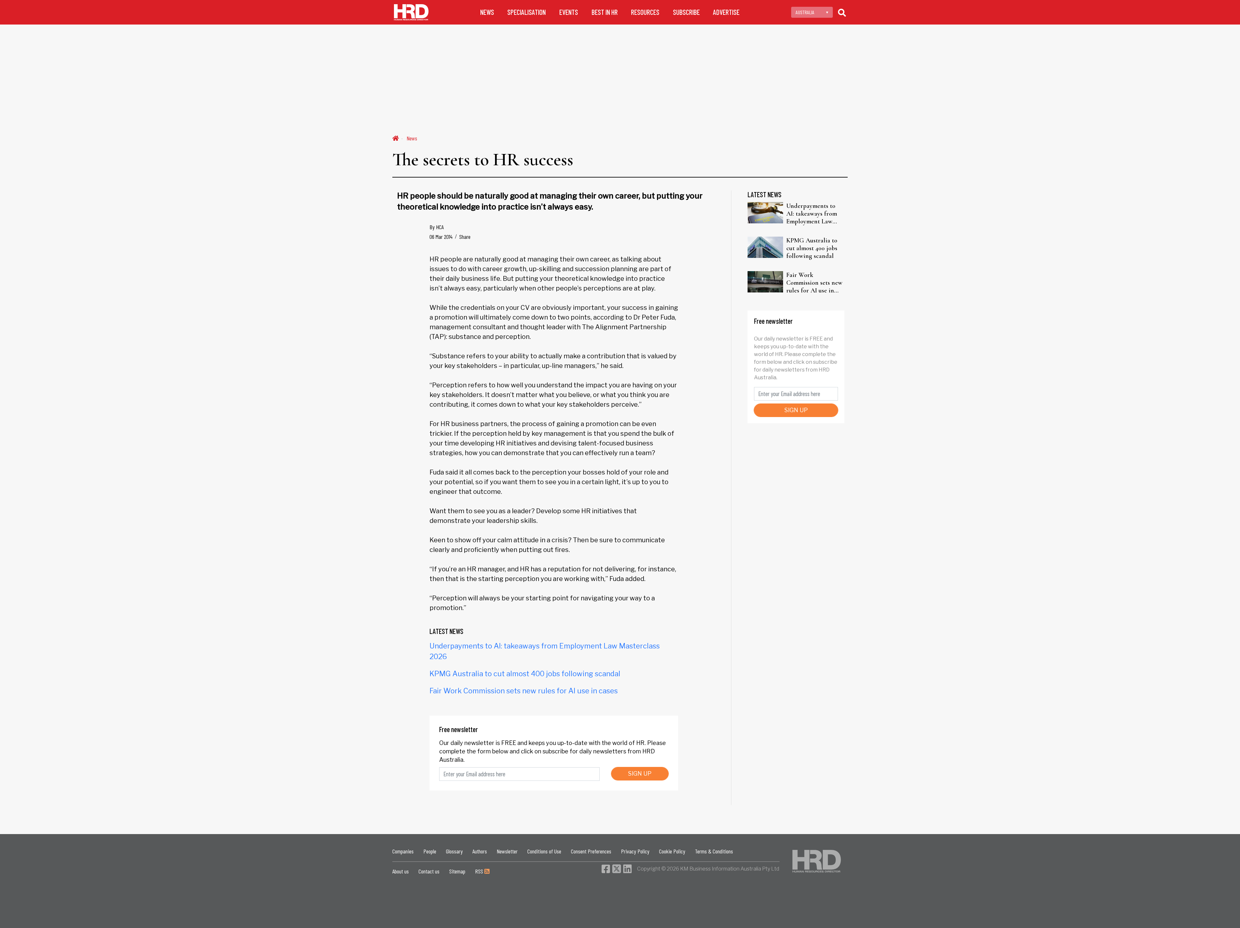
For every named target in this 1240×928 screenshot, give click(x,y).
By (436, 226)
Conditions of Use (544, 851)
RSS (479, 871)
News (412, 138)
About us (400, 871)
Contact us (428, 871)
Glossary (454, 851)
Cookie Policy (672, 851)
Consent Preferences (591, 851)
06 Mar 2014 (440, 236)
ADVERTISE (726, 12)
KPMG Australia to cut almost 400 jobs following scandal (524, 673)
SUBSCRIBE (686, 12)
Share (464, 236)
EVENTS (568, 12)
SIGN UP (640, 773)
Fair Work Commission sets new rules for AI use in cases (523, 691)
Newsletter (507, 851)
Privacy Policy (635, 851)
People (429, 851)
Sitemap (457, 871)
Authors (479, 851)
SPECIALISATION (526, 12)
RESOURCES (645, 12)
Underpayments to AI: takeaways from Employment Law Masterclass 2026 (811, 213)
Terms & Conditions (714, 851)
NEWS (487, 12)
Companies (403, 851)
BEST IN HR (605, 12)
